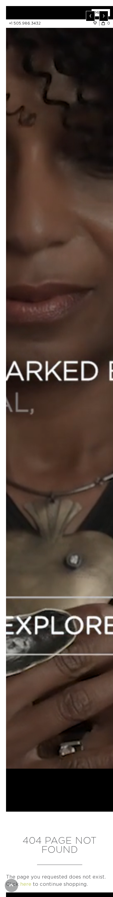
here (25, 884)
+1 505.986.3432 (25, 23)
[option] (59, 387)
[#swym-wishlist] (96, 23)
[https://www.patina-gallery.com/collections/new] (59, 387)
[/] (33, 12)
